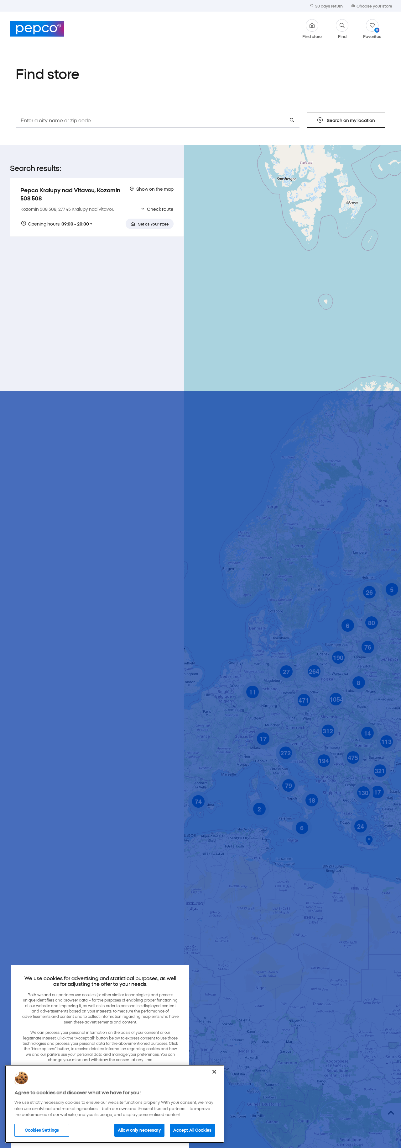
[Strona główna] (37, 29)
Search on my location (351, 120)
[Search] (291, 120)
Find (342, 35)
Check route (160, 209)
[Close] (214, 1072)
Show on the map (155, 189)
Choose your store (374, 5)
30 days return (329, 5)
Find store (312, 35)
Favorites (372, 33)
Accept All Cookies (192, 1130)
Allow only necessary (139, 1130)
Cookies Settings (42, 1130)
